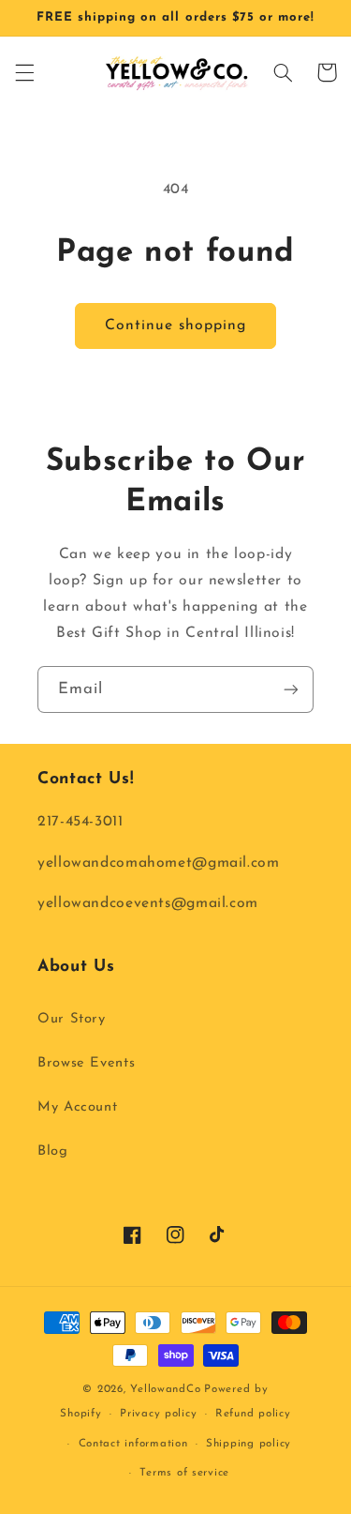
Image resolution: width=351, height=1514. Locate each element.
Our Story (71, 1019)
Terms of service (184, 1472)
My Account (77, 1107)
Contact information (133, 1443)
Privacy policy (158, 1413)
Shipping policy (248, 1443)
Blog (52, 1151)
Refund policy (253, 1413)
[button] (24, 72)
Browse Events (86, 1063)
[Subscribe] (291, 689)
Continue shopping (176, 325)
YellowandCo (165, 1389)
